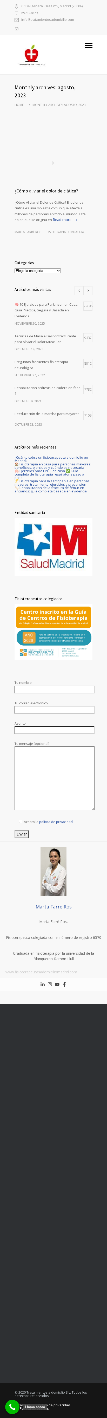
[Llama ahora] (12, 1407)
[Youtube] (57, 984)
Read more (62, 219)
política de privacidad (56, 821)
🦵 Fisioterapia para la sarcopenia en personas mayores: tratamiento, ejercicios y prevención (52, 483)
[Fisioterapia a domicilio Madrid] (50, 55)
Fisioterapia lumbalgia (65, 232)
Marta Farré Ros (28, 232)
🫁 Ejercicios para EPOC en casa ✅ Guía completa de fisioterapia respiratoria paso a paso (49, 474)
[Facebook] (64, 984)
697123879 (29, 13)
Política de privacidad (53, 1405)
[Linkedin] (42, 984)
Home (19, 105)
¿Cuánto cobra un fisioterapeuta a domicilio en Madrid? (51, 459)
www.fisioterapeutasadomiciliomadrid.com (41, 971)
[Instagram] (50, 984)
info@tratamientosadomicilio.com (47, 20)
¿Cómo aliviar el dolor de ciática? (46, 191)
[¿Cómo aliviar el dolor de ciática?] (53, 162)
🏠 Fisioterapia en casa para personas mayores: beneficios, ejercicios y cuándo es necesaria (53, 466)
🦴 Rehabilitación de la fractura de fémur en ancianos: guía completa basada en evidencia (51, 489)
